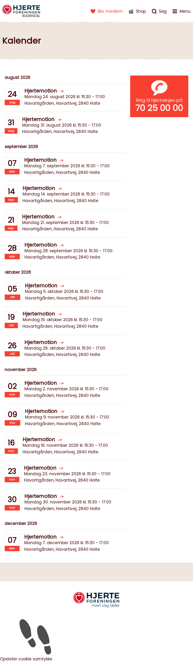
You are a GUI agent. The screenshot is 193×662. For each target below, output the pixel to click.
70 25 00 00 (159, 108)
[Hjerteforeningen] (96, 607)
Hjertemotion (40, 90)
